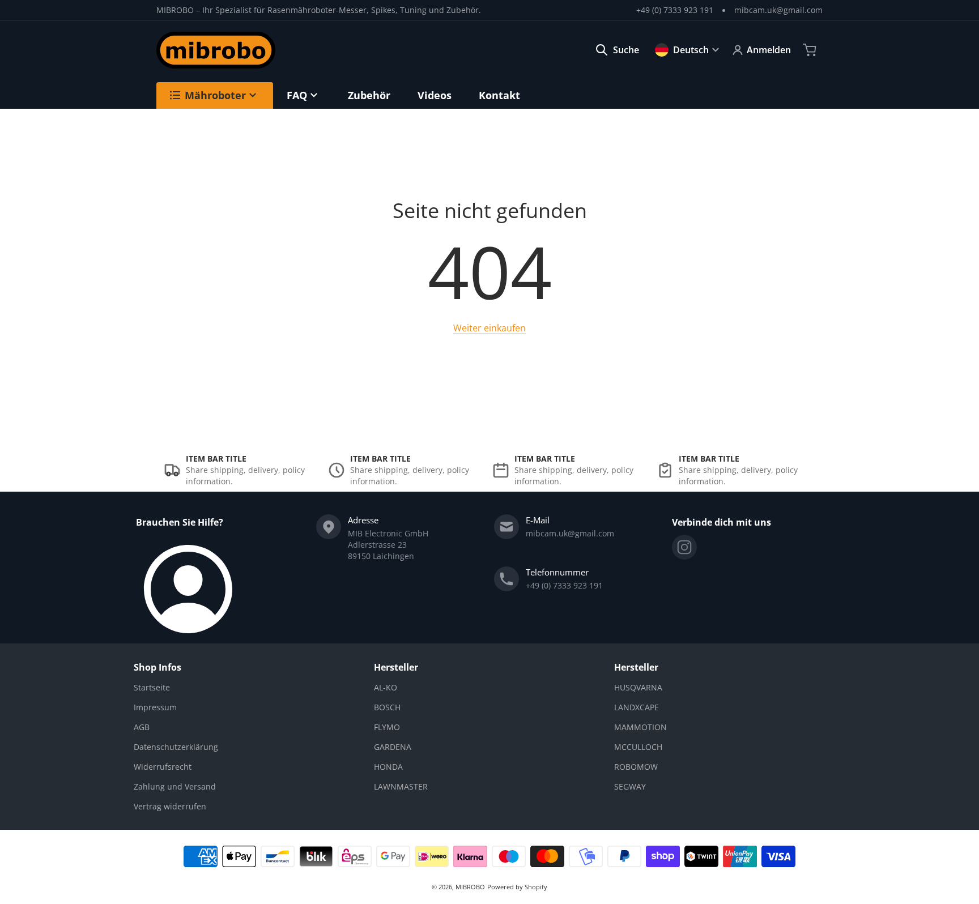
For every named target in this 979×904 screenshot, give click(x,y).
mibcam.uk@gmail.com (778, 10)
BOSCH (387, 707)
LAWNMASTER (401, 786)
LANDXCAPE (636, 707)
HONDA (388, 766)
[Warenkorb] (811, 50)
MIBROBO (470, 886)
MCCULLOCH (638, 746)
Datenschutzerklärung (176, 746)
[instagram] (684, 547)
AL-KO (385, 687)
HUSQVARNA (638, 687)
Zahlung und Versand (175, 786)
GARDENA (392, 746)
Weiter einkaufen (489, 328)
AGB (142, 727)
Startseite (152, 687)
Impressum (155, 707)
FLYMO (387, 727)
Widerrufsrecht (162, 766)
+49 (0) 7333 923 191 (674, 10)
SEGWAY (630, 786)
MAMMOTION (640, 727)
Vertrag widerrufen (170, 806)
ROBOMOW (636, 766)
